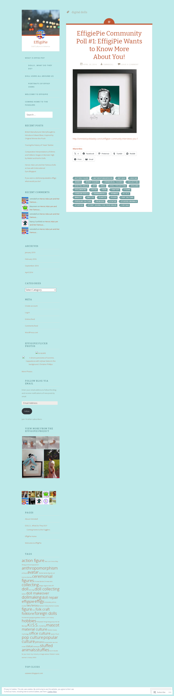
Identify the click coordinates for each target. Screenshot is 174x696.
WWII (34, 657)
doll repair (50, 597)
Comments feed (31, 326)
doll (25, 589)
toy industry (35, 654)
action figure (33, 560)
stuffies (42, 649)
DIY (53, 586)
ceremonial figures (37, 578)
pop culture (32, 637)
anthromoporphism (32, 565)
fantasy (35, 605)
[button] (41, 442)
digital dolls (47, 586)
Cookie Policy (52, 691)
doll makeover (37, 593)
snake (23, 646)
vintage (41, 654)
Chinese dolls (48, 581)
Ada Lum (48, 561)
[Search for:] (37, 115)
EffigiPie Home (31, 536)
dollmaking (31, 597)
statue (29, 646)
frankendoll (25, 617)
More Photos (27, 371)
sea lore (55, 642)
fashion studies (54, 606)
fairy (29, 605)
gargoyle (32, 617)
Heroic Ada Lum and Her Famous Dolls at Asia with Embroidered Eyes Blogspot (40, 168)
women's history (27, 657)
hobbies (29, 620)
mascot (52, 625)
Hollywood (40, 622)
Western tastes (54, 654)
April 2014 (29, 272)
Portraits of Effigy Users (39, 85)
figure (27, 609)
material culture (34, 629)
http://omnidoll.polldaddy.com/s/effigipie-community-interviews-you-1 (105, 138)
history (51, 617)
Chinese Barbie (39, 581)
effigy (39, 601)
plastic (53, 634)
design (41, 586)
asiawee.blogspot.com (34, 673)
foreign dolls (46, 613)
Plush (57, 634)
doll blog (31, 590)
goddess (37, 617)
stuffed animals (129, 201)
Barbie (41, 573)
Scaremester (48, 642)
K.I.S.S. (32, 625)
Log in (27, 312)
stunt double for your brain (102, 205)
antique (24, 573)
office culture (39, 633)
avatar (33, 572)
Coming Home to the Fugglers (36, 103)
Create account (31, 306)
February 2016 (30, 259)
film (33, 610)
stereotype (36, 646)
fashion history (44, 606)
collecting (30, 584)
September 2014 (31, 265)
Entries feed (30, 319)
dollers (24, 594)
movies (54, 630)
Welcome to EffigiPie (36, 94)
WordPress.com (31, 332)
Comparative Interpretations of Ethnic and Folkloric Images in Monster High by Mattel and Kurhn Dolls (40, 154)
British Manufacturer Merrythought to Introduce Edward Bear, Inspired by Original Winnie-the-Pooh (40, 135)
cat (54, 573)
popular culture (83, 201)
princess (39, 642)
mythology (25, 634)
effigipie (28, 601)
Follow (26, 411)
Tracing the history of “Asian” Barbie (39, 145)
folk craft (43, 609)
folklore (28, 613)
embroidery (48, 602)
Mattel (50, 630)
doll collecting (47, 589)
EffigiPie (41, 42)
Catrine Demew (27, 577)
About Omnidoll (31, 519)
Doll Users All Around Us (39, 76)
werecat (46, 654)
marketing (42, 626)
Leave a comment (130, 64)
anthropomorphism (40, 568)
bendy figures (48, 573)
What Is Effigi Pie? (35, 58)
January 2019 (30, 252)
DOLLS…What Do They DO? (40, 67)
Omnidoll (108, 64)
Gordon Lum (45, 617)
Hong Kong (47, 622)
